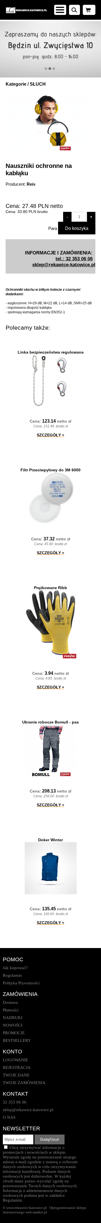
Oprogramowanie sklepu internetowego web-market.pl (44, 1210)
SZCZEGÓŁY (50, 435)
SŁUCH (38, 84)
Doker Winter (50, 840)
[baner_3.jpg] (50, 49)
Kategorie (16, 84)
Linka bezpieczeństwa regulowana (51, 352)
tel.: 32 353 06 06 (74, 258)
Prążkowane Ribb (50, 587)
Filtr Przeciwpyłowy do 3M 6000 (50, 470)
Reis (31, 184)
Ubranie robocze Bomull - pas (50, 722)
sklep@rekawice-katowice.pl (63, 264)
